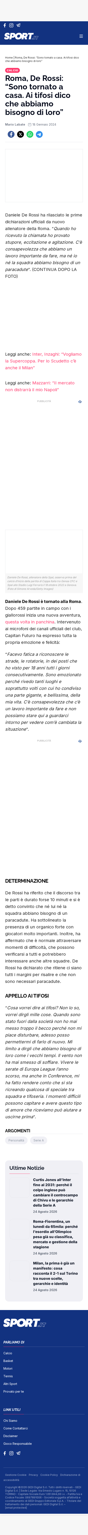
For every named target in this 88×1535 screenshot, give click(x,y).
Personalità (16, 1140)
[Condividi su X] (20, 134)
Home (9, 57)
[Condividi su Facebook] (11, 134)
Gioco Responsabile (17, 1443)
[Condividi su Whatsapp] (29, 134)
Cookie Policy (49, 1474)
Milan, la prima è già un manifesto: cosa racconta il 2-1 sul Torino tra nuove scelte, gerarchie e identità (55, 1273)
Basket (8, 1361)
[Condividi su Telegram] (39, 134)
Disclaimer (10, 1436)
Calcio (12, 70)
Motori (7, 1368)
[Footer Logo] (44, 1323)
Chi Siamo (10, 1420)
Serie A (39, 1140)
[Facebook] (5, 25)
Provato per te (13, 1391)
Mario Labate (15, 124)
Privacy (34, 1474)
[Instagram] (12, 25)
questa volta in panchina (29, 621)
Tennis (8, 1376)
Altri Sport (10, 1384)
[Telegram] (19, 25)
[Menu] (81, 36)
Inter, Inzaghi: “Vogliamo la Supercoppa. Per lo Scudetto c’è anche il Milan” (43, 361)
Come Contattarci (15, 1428)
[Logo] (21, 36)
